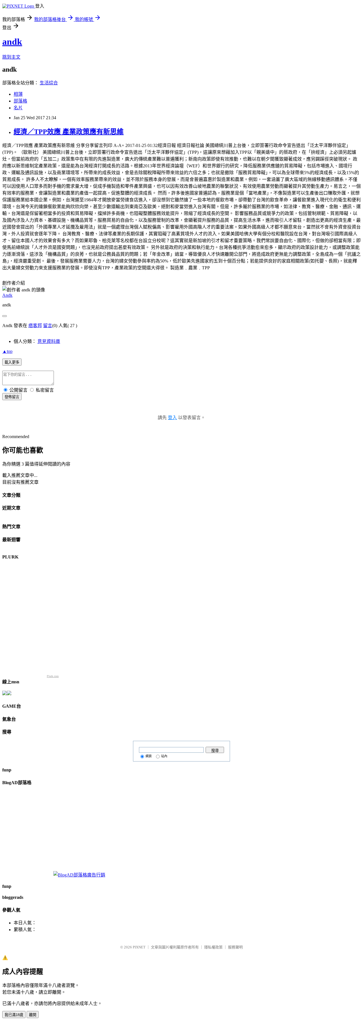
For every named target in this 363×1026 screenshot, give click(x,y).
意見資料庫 (48, 341)
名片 (18, 107)
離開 (32, 1015)
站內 (164, 756)
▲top (7, 351)
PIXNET (139, 947)
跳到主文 (11, 57)
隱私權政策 (213, 947)
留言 (47, 325)
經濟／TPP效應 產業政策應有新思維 (69, 131)
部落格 (20, 101)
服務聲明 (235, 947)
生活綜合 (49, 82)
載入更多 (12, 362)
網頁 (148, 756)
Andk (7, 295)
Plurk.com (53, 676)
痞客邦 (35, 325)
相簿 (18, 94)
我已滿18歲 (14, 1015)
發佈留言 (12, 397)
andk (12, 42)
